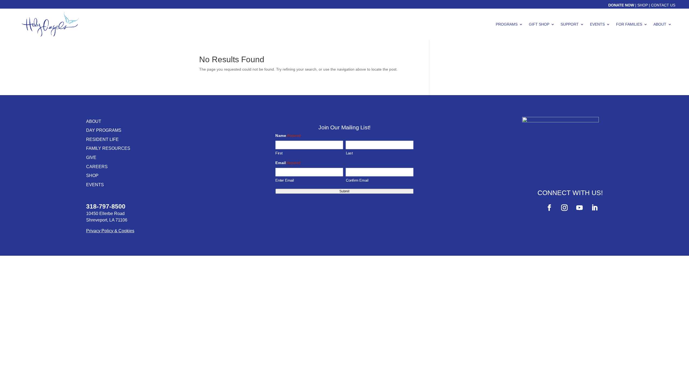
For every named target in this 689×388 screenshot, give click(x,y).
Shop (642, 5)
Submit (345, 191)
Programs (507, 24)
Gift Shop (539, 24)
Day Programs (103, 130)
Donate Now (621, 5)
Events (597, 24)
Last (349, 153)
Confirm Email (357, 180)
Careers (97, 166)
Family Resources (108, 148)
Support (570, 24)
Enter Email (285, 180)
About (659, 24)
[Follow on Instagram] (564, 207)
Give (91, 157)
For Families (629, 24)
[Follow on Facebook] (549, 207)
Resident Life (102, 139)
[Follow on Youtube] (579, 207)
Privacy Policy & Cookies (110, 230)
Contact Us (663, 5)
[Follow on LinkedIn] (594, 207)
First (279, 153)
